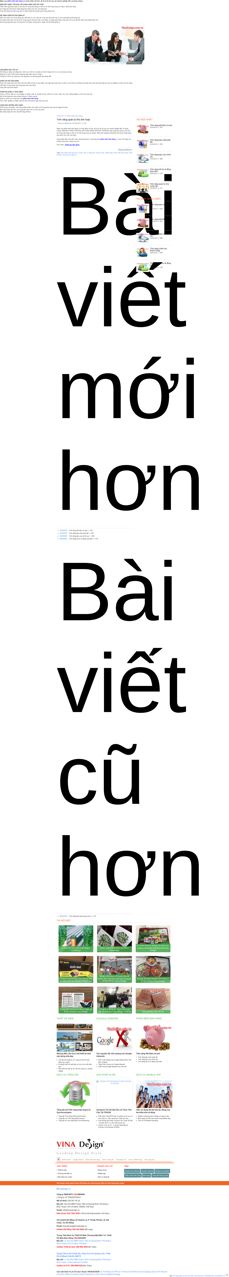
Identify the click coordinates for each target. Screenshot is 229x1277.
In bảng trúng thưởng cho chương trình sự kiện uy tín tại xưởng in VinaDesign (76, 980)
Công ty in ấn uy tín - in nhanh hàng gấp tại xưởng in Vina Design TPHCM (114, 1010)
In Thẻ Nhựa (105, 1272)
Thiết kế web (65, 1018)
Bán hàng (64, 153)
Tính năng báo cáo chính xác (79, 536)
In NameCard (77, 1274)
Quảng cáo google (162, 1171)
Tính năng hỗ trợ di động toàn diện (81, 539)
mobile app (108, 153)
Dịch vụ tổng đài (68, 1074)
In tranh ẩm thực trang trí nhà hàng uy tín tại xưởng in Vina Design (153, 980)
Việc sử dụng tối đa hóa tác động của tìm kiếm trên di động (153, 1111)
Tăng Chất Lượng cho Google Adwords (111, 1064)
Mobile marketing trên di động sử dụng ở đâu (153, 1116)
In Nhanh (88, 1274)
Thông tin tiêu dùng (72, 145)
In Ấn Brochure (134, 1272)
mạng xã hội (100, 153)
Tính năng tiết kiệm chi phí (78, 530)
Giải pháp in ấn (105, 1074)
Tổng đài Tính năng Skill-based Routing (72, 1116)
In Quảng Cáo (148, 1272)
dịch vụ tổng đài (89, 153)
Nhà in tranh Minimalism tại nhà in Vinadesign (114, 949)
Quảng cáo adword (132, 1171)
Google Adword (107, 1018)
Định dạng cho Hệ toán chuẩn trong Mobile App (154, 1118)
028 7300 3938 (73, 1213)
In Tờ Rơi (123, 1272)
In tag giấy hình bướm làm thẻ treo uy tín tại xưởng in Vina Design (76, 1010)
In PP (115, 1272)
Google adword (147, 1171)
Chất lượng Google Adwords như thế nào (112, 1066)
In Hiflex (66, 1274)
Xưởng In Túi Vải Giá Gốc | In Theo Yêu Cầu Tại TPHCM (114, 1111)
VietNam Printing (113, 1274)
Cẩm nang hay (149, 1160)
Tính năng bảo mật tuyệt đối (79, 533)
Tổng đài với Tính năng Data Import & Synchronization (74, 1111)
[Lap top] (199, 1276)
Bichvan (68, 123)
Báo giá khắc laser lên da (153, 1012)
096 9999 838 (76, 1266)
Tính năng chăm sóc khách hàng (158, 250)
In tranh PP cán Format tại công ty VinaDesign (76, 949)
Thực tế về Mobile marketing (148, 1120)
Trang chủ (60, 116)
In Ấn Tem (160, 1272)
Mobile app (102, 1173)
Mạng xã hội (102, 1170)
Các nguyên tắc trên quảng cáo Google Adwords (114, 1055)
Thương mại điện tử (69, 155)
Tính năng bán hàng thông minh (80, 916)
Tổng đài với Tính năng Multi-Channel (71, 1118)
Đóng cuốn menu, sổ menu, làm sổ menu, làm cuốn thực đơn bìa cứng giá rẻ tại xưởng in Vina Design (114, 978)
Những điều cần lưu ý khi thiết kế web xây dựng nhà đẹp (74, 1055)
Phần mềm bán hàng (75, 116)
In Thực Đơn (98, 1274)
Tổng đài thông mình (160, 1175)
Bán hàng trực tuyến (75, 153)
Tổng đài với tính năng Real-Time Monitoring (73, 1120)
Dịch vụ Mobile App (148, 1074)
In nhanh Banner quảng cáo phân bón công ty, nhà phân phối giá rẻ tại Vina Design (153, 948)
